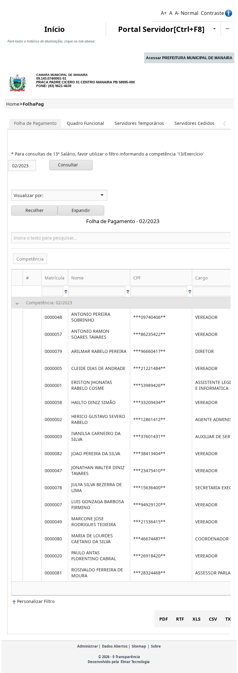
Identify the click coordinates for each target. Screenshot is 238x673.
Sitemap (139, 646)
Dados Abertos (115, 646)
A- (177, 13)
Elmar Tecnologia (135, 661)
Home (12, 104)
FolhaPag (33, 104)
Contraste (212, 13)
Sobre (156, 646)
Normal (189, 13)
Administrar (87, 646)
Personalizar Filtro (36, 601)
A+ (164, 13)
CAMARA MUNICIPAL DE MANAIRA (62, 75)
